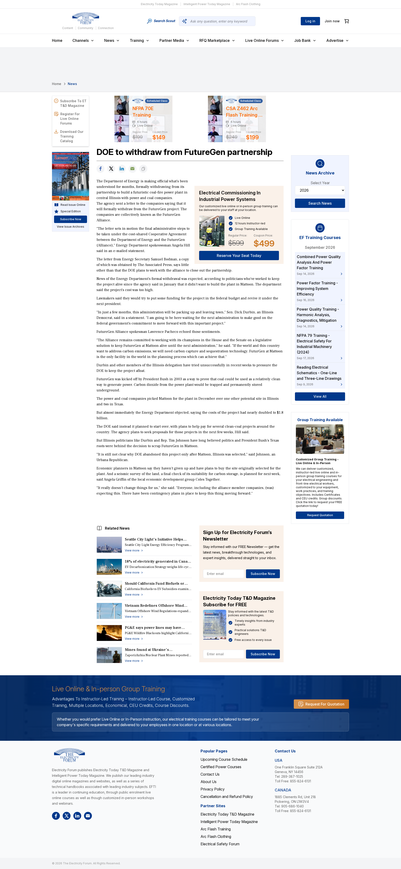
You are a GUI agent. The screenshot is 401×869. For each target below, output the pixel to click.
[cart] (346, 21)
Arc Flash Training (215, 829)
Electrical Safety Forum (219, 844)
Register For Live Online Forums (70, 118)
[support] (132, 169)
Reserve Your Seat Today (239, 255)
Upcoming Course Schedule (223, 759)
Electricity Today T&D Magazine (227, 814)
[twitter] (111, 169)
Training (137, 40)
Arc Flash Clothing (248, 4)
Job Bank (302, 40)
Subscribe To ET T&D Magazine (73, 103)
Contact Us (210, 774)
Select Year (320, 182)
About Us (208, 781)
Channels (80, 40)
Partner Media (171, 40)
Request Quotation (320, 515)
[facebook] (100, 169)
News (109, 40)
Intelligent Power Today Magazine (207, 4)
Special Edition (71, 211)
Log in (310, 21)
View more (132, 550)
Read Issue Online (73, 205)
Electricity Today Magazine (159, 4)
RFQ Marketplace (214, 40)
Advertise (334, 40)
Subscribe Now (263, 574)
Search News (320, 203)
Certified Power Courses (220, 766)
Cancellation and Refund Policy (226, 796)
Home (57, 40)
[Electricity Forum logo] (86, 18)
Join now (332, 21)
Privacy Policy (212, 789)
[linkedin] (122, 169)
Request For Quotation (324, 704)
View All (320, 396)
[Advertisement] (190, 509)
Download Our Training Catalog (71, 136)
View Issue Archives (70, 226)
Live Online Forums (262, 40)
